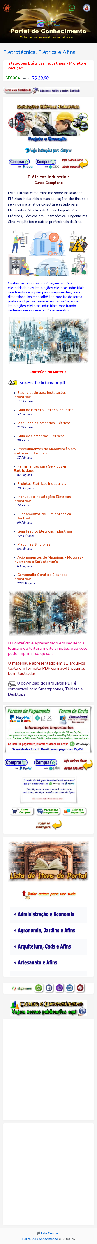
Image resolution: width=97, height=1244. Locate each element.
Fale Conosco (50, 1233)
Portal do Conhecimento (40, 1239)
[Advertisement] (48, 1071)
